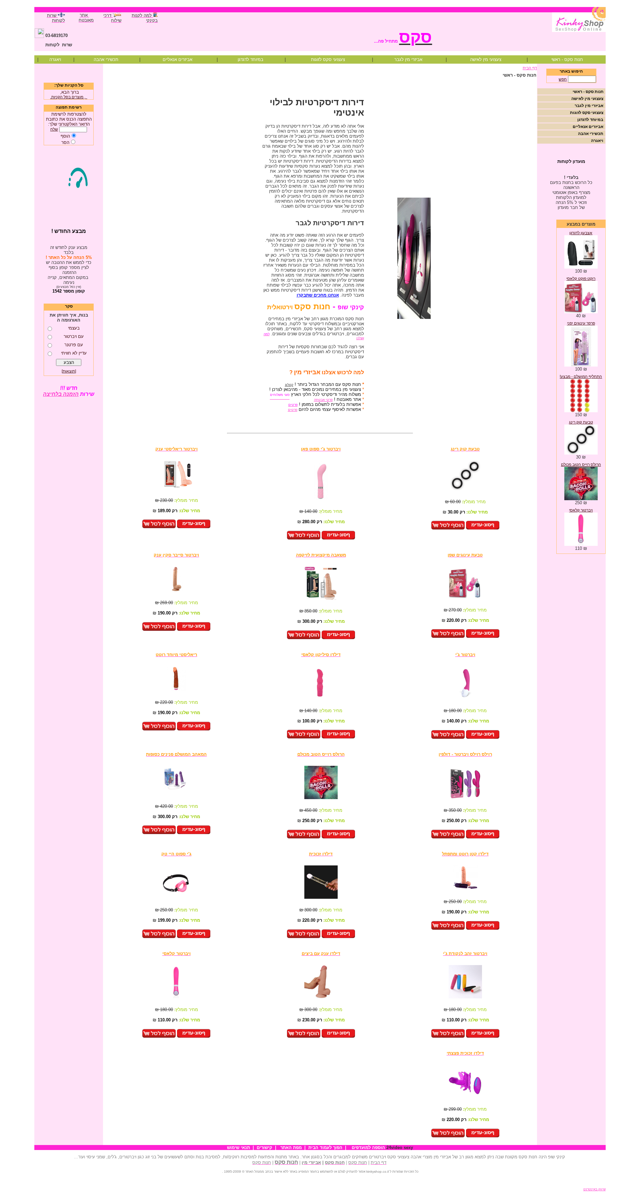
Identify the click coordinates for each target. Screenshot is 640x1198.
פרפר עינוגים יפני (581, 323)
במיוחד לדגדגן (250, 59)
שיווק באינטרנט (594, 1189)
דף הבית (530, 68)
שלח (54, 129)
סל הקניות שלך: (68, 85)
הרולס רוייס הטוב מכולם (581, 464)
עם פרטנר (73, 344)
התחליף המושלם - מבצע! (581, 376)
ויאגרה (55, 59)
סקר (69, 306)
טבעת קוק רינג (581, 422)
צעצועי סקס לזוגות (328, 59)
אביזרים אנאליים (177, 59)
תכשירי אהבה (106, 59)
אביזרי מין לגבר (408, 59)
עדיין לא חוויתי (74, 353)
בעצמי (74, 328)
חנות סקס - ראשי (567, 59)
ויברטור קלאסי (581, 510)
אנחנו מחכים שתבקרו (318, 295)
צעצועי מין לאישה (485, 59)
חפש (563, 79)
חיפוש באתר (571, 71)
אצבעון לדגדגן (580, 233)
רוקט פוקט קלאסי (580, 278)
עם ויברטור (74, 336)
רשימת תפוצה (69, 107)
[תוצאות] (69, 371)
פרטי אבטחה (323, 400)
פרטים (292, 410)
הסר (65, 142)
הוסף (65, 136)
